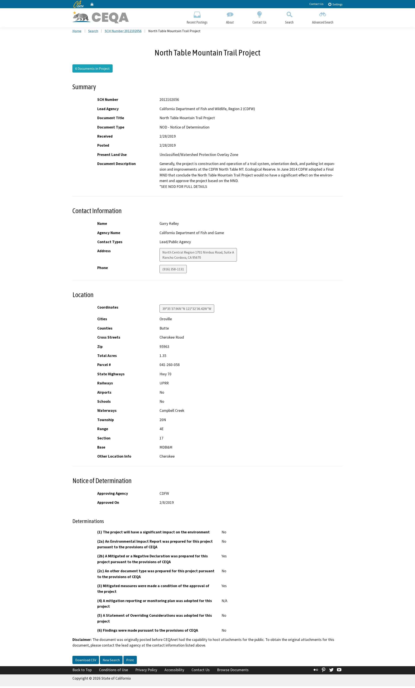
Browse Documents (233, 669)
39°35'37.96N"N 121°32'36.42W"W (186, 308)
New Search (111, 660)
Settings (337, 4)
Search (289, 22)
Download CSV (85, 660)
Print (130, 660)
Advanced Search (322, 22)
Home (76, 31)
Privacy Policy (146, 669)
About (230, 22)
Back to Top (82, 669)
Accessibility (174, 669)
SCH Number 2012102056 (123, 31)
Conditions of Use (113, 669)
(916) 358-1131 (173, 269)
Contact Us (316, 4)
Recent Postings (197, 22)
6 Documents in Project (92, 68)
